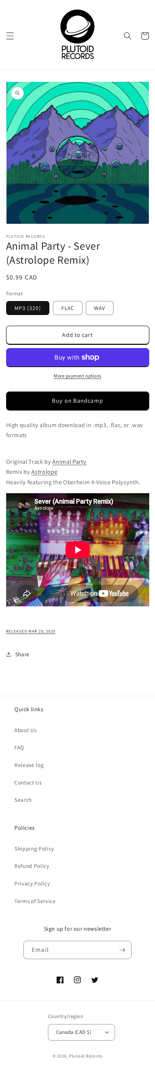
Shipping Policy (34, 848)
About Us (25, 730)
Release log (29, 764)
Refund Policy (31, 865)
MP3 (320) (27, 307)
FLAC (67, 307)
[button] (9, 36)
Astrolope (44, 472)
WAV (99, 307)
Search (23, 799)
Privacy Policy (32, 883)
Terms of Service (35, 900)
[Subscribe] (122, 950)
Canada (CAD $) (73, 1031)
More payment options (77, 376)
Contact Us (28, 782)
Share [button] (22, 654)
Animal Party (69, 462)
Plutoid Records (86, 1056)
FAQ (19, 747)
